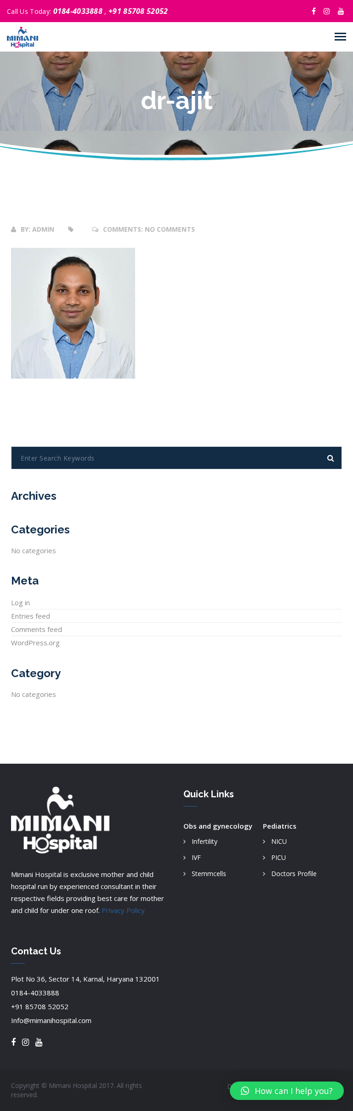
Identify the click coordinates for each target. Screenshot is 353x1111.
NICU (279, 841)
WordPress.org (35, 642)
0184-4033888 (79, 11)
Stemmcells (209, 873)
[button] (287, 1091)
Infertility (204, 841)
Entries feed (30, 615)
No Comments (170, 229)
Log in (20, 602)
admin (43, 229)
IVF (196, 857)
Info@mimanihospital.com (51, 1020)
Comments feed (36, 629)
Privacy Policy (123, 910)
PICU (278, 857)
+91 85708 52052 (138, 11)
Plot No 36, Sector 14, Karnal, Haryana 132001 (85, 978)
